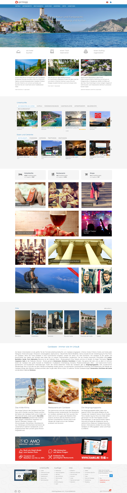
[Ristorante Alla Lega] (27, 148)
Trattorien (52, 138)
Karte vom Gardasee (89, 478)
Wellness (58, 474)
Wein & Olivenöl (59, 476)
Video (86, 476)
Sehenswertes (59, 478)
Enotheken (62, 138)
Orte (64, 6)
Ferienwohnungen (51, 106)
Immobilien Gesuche (90, 472)
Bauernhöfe (92, 106)
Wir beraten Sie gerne (26, 106)
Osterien (42, 138)
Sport (57, 483)
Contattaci (102, 482)
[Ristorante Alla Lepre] (76, 148)
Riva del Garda (73, 474)
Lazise (71, 478)
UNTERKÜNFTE (27, 6)
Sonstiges (71, 6)
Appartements (79, 106)
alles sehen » (108, 308)
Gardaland (93, 414)
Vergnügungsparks (60, 472)
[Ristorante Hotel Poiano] (100, 148)
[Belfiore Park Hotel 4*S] (51, 119)
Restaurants (38, 6)
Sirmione (72, 476)
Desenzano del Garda (75, 472)
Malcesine (72, 482)
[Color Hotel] (27, 119)
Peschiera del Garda (74, 480)
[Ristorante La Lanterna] (51, 148)
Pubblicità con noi (104, 480)
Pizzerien (33, 138)
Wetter (86, 470)
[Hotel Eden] (100, 119)
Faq (101, 478)
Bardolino (72, 470)
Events (86, 474)
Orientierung (88, 480)
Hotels (17, 6)
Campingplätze (66, 106)
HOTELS (39, 106)
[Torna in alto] (122, 488)
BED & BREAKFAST (24, 109)
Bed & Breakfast (44, 480)
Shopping (57, 6)
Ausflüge (48, 6)
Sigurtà (93, 416)
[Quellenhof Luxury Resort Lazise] (76, 119)
